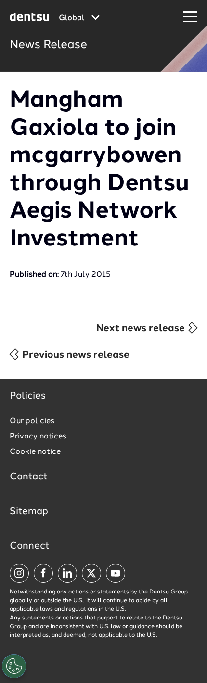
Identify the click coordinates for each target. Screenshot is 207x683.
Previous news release (74, 355)
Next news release (141, 329)
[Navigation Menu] (190, 17)
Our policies (32, 421)
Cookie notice (35, 452)
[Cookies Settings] (14, 666)
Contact (29, 477)
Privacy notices (38, 436)
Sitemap (29, 511)
